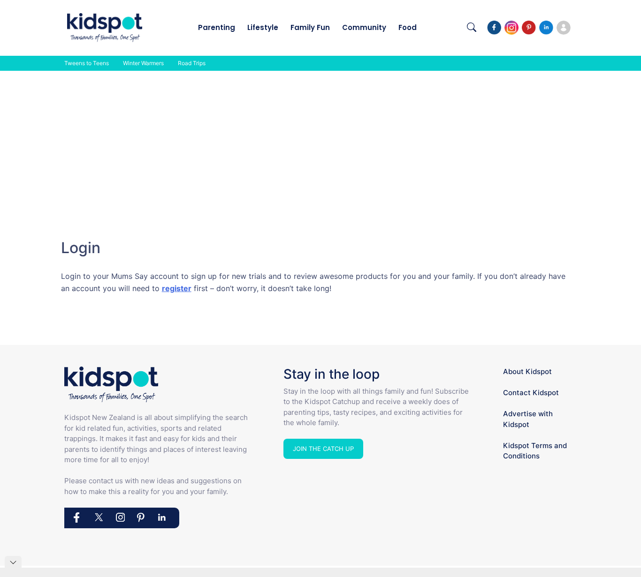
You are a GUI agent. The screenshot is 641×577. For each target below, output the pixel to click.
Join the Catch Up (323, 448)
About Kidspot (527, 371)
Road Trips (192, 63)
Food (407, 27)
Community (364, 27)
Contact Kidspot (531, 392)
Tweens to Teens (86, 63)
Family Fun (310, 27)
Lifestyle (262, 27)
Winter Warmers (143, 63)
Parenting (216, 27)
